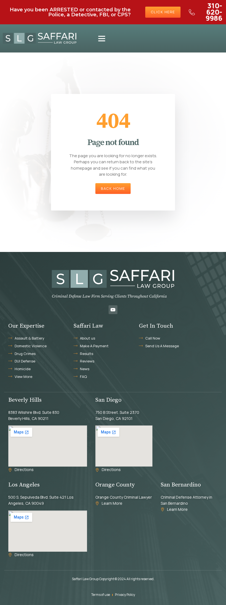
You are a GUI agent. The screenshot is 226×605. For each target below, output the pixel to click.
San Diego (108, 400)
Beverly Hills (25, 400)
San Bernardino (181, 484)
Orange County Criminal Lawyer (123, 497)
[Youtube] (113, 309)
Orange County (115, 484)
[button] (101, 38)
